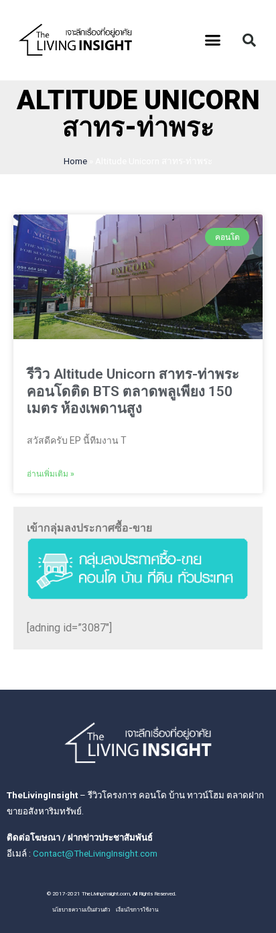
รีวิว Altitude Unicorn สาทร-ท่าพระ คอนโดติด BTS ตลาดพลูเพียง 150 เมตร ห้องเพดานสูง (133, 391)
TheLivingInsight (42, 795)
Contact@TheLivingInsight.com (95, 854)
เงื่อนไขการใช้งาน (137, 910)
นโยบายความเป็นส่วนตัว (81, 910)
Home (75, 161)
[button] (213, 40)
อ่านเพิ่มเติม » (50, 474)
